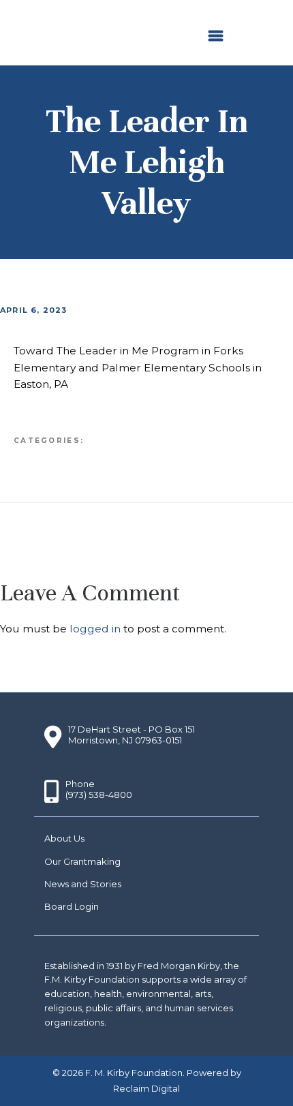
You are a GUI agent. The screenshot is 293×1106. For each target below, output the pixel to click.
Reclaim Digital (146, 1088)
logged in (95, 628)
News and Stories (82, 883)
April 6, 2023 (33, 310)
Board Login (71, 906)
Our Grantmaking (82, 861)
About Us (64, 838)
